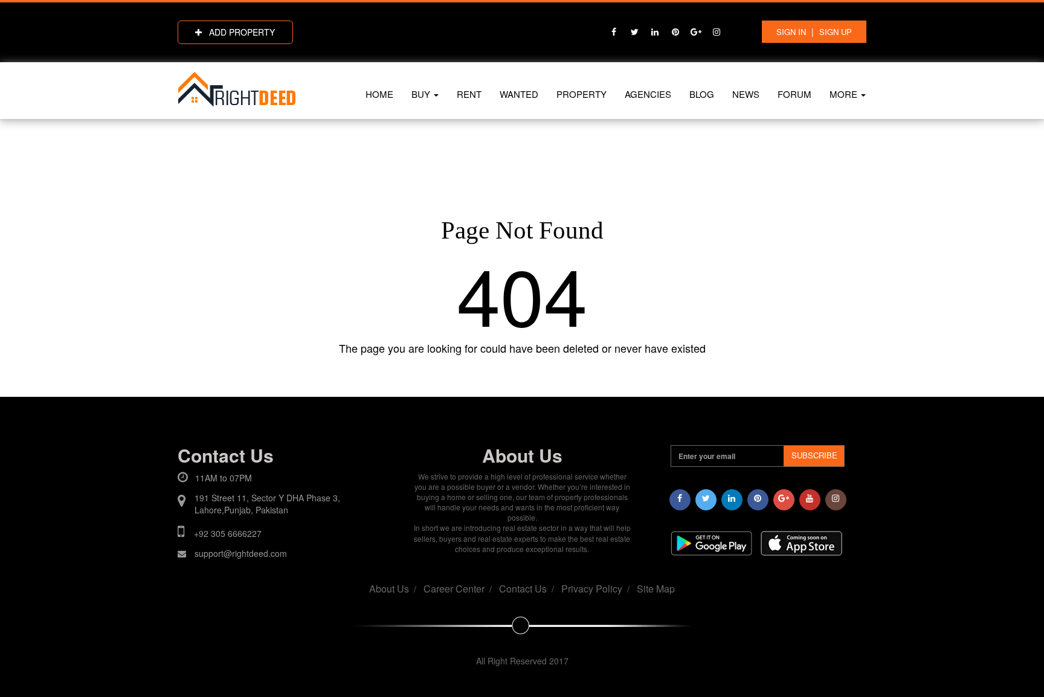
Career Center (454, 589)
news (745, 94)
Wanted (519, 94)
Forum (794, 94)
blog (701, 94)
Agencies (648, 94)
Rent (469, 94)
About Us (389, 589)
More (845, 94)
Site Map (656, 589)
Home (379, 94)
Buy (422, 94)
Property (581, 94)
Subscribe (814, 455)
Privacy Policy (591, 589)
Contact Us (523, 589)
